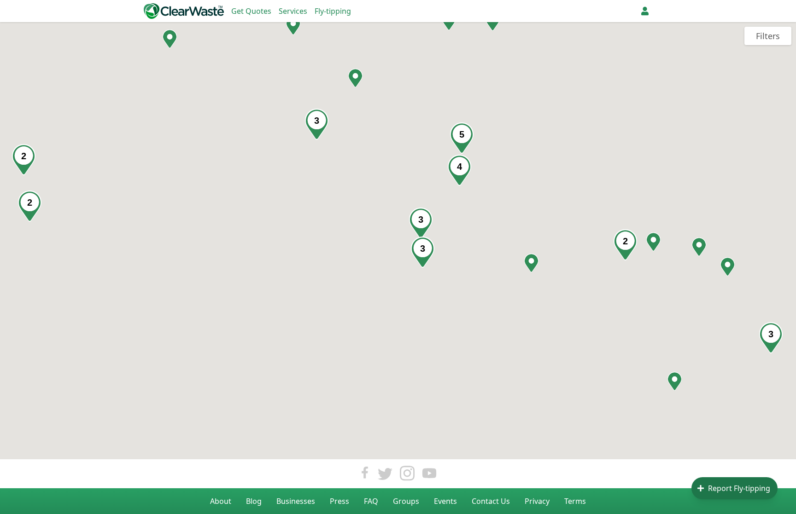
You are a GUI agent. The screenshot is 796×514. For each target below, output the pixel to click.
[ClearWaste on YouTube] (429, 476)
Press (339, 501)
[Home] (184, 11)
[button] (293, 25)
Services (293, 11)
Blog (254, 501)
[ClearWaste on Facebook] (364, 476)
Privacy (537, 501)
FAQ (371, 501)
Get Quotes (251, 11)
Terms (575, 501)
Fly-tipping (333, 11)
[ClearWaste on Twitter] (385, 476)
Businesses (295, 501)
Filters (768, 35)
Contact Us (491, 501)
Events (445, 501)
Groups (406, 501)
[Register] (645, 11)
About (220, 501)
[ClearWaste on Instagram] (407, 476)
